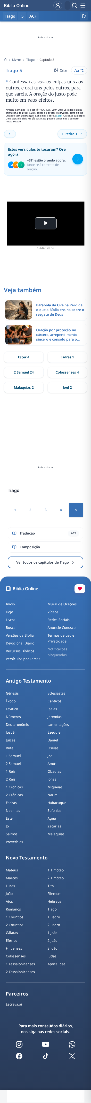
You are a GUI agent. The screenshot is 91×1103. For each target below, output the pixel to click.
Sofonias (54, 810)
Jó (7, 826)
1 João (52, 932)
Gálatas (12, 932)
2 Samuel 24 (24, 372)
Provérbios (14, 841)
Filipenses (14, 948)
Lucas (10, 885)
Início (10, 604)
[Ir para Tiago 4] (10, 134)
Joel (50, 755)
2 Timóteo (56, 878)
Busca (11, 627)
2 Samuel (13, 763)
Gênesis (12, 693)
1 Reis (11, 771)
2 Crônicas (14, 794)
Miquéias (55, 787)
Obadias (54, 771)
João (9, 893)
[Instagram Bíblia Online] (19, 1044)
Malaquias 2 (24, 387)
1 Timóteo (56, 870)
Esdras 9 (67, 357)
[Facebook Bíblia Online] (19, 1056)
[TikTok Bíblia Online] (46, 1056)
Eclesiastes (56, 693)
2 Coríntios (14, 924)
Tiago (30, 59)
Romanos (13, 909)
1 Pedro (54, 917)
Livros (16, 59)
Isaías (52, 709)
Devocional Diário (20, 643)
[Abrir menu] (82, 5)
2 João (52, 940)
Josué (10, 732)
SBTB (59, 115)
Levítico (12, 709)
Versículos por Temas (23, 658)
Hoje (9, 612)
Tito (51, 885)
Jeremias (55, 716)
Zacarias (54, 826)
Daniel (53, 740)
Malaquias (56, 834)
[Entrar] (57, 5)
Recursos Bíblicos (20, 651)
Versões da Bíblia (20, 635)
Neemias (13, 810)
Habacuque (57, 802)
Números (13, 716)
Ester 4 (23, 357)
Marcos (12, 878)
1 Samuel (13, 755)
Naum (53, 794)
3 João (52, 948)
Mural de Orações (62, 604)
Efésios (11, 940)
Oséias (53, 748)
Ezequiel (54, 732)
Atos (9, 901)
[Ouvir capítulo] (84, 16)
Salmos (11, 834)
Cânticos (54, 701)
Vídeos (53, 612)
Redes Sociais (59, 619)
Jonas (52, 779)
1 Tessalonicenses (20, 964)
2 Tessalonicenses (20, 971)
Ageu (52, 818)
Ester (10, 818)
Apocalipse (56, 964)
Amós (52, 763)
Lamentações (58, 724)
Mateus (12, 870)
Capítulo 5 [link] (47, 59)
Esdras (11, 802)
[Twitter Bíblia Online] (72, 1056)
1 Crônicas (14, 787)
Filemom (54, 893)
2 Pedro (54, 924)
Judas (52, 956)
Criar (64, 70)
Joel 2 (67, 387)
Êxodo (11, 701)
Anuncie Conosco (61, 627)
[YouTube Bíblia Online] (46, 1044)
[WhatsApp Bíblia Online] (72, 1044)
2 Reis (11, 779)
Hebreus (54, 901)
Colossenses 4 (67, 372)
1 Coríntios (14, 917)
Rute (9, 748)
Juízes (10, 740)
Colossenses (16, 956)
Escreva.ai (14, 1004)
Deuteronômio (17, 724)
